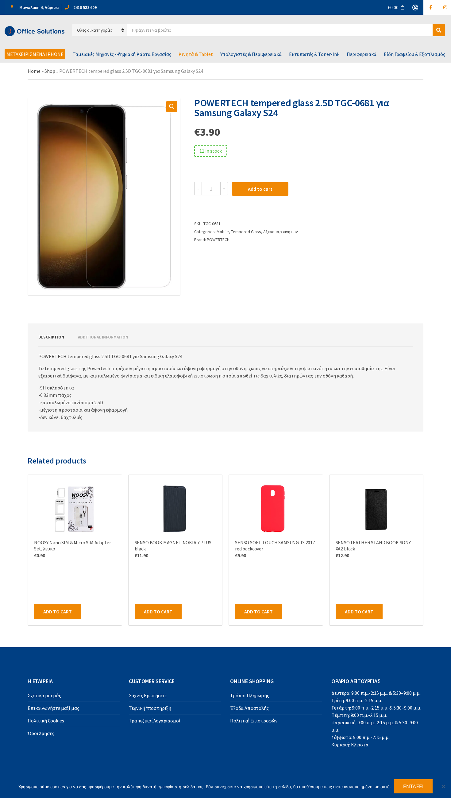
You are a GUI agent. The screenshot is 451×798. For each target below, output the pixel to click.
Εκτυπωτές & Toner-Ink (314, 54)
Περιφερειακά (361, 54)
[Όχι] (443, 786)
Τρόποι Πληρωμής (249, 695)
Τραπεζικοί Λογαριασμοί (154, 721)
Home (34, 71)
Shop (49, 71)
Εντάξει (413, 786)
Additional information (103, 337)
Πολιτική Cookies (46, 721)
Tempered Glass (246, 231)
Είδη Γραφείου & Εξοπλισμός (414, 54)
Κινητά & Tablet (196, 54)
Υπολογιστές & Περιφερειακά (251, 54)
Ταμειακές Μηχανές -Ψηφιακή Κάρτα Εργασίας (122, 54)
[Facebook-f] (430, 7)
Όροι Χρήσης (41, 733)
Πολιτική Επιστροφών (254, 721)
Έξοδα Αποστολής (249, 708)
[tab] (51, 337)
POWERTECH (218, 239)
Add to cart (260, 189)
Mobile (223, 231)
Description (51, 337)
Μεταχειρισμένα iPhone (35, 54)
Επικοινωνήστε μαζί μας (53, 708)
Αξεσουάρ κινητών (280, 231)
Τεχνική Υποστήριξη (150, 708)
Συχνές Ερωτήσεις (147, 695)
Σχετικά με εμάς (44, 695)
